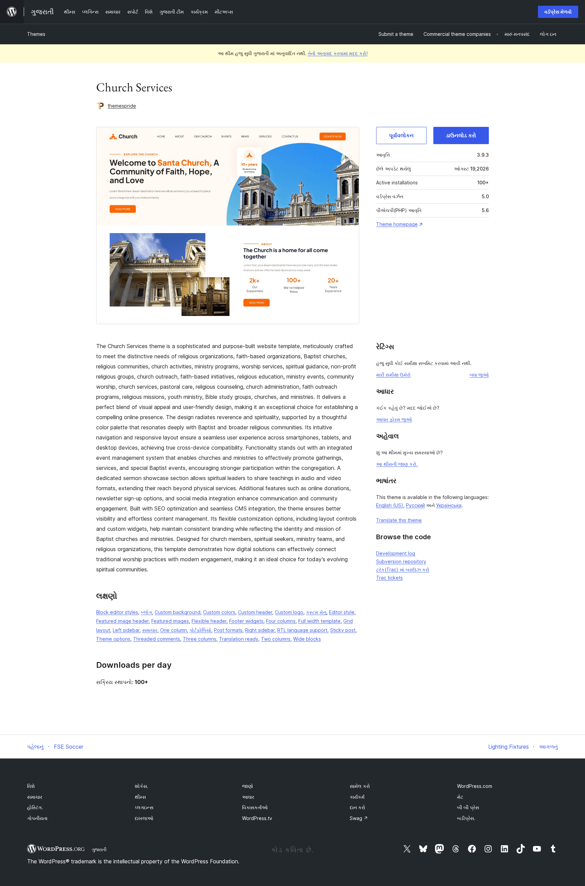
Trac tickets (389, 578)
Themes (36, 34)
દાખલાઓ (144, 818)
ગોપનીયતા (37, 818)
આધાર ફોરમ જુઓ (394, 419)
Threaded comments (156, 639)
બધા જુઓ (479, 375)
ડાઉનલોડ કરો (461, 135)
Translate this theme (399, 520)
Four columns (281, 621)
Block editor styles (117, 612)
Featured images (170, 621)
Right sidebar (260, 630)
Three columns (199, 639)
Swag (359, 818)
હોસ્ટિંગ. (35, 807)
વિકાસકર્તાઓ (255, 807)
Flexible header (209, 621)
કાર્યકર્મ (357, 797)
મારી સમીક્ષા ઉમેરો (393, 375)
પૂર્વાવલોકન (401, 135)
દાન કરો (357, 807)
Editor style (341, 612)
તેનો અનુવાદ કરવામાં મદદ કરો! (338, 53)
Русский (415, 505)
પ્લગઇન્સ (144, 807)
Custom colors (219, 612)
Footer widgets (246, 621)
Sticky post (342, 630)
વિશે (31, 786)
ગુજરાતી (99, 849)
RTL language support (302, 630)
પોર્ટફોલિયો (200, 630)
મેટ (460, 797)
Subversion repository (401, 561)
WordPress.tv (257, 818)
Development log (395, 553)
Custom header (255, 612)
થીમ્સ (140, 797)
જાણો (247, 786)
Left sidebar (126, 630)
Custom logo (289, 612)
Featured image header (122, 621)
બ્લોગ (146, 612)
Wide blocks (307, 639)
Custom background (177, 612)
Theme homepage (397, 224)
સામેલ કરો (360, 786)
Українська (448, 505)
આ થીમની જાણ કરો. (397, 464)
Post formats (228, 630)
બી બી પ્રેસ (468, 807)
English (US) (389, 505)
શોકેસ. (141, 786)
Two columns (275, 639)
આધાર (248, 797)
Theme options (113, 639)
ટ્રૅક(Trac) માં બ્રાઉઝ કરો (402, 569)
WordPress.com (474, 786)
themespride (122, 106)
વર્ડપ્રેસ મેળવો (558, 12)
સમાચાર (149, 630)
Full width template (319, 621)
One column (173, 630)
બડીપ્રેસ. (466, 818)
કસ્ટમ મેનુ (316, 612)
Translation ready (238, 639)
